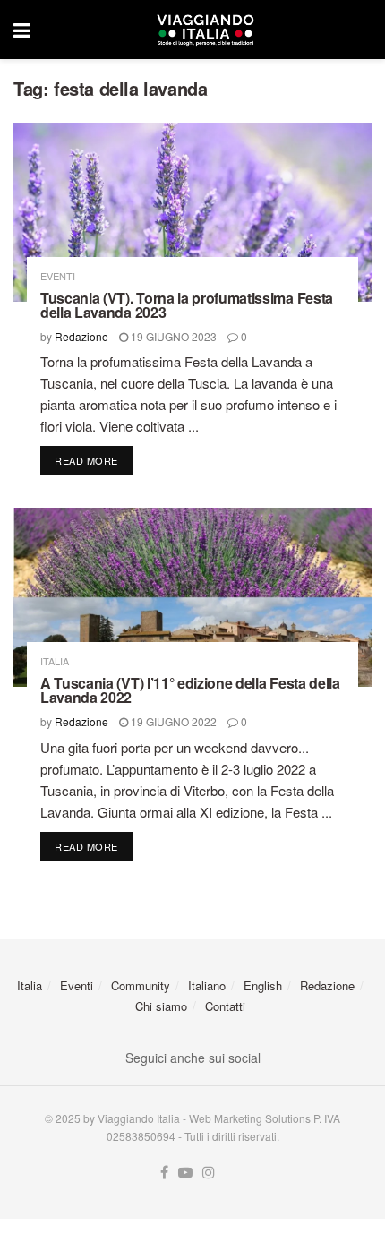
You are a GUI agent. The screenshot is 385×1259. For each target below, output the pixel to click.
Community (140, 985)
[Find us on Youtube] (185, 1172)
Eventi (57, 276)
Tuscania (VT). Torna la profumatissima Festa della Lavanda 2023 (186, 304)
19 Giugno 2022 (172, 721)
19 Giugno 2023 (172, 336)
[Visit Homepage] (205, 29)
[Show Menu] (21, 29)
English (263, 985)
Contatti (225, 1006)
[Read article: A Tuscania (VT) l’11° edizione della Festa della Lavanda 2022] (192, 597)
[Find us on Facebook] (164, 1172)
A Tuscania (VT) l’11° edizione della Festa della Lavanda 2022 (190, 689)
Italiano (207, 985)
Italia (54, 661)
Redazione (81, 336)
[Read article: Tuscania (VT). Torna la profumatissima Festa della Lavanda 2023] (192, 212)
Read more (94, 459)
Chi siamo (161, 1006)
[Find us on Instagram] (208, 1172)
